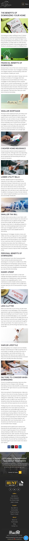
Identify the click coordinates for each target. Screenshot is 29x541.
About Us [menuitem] (14, 520)
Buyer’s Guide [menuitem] (14, 514)
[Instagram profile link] (18, 489)
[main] (14, 226)
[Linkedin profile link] (14, 489)
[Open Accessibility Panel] (26, 538)
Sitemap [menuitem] (20, 535)
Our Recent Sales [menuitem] (14, 500)
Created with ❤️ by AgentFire (14, 539)
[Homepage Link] (6, 4)
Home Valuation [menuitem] (14, 498)
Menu (26, 4)
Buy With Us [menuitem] (14, 508)
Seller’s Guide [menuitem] (14, 502)
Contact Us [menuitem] (14, 526)
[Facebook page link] (10, 489)
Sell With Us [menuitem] (14, 496)
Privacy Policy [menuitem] (14, 535)
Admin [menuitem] (8, 535)
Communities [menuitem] (14, 510)
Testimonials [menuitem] (14, 522)
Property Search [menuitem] (14, 512)
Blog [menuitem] (14, 524)
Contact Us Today (13, 472)
